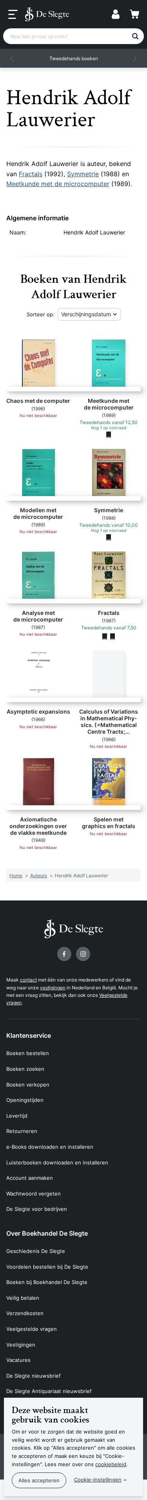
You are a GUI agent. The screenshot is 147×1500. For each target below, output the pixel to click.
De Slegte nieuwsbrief (33, 1376)
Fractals (30, 174)
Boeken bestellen (27, 1053)
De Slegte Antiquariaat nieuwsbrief (49, 1391)
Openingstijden (25, 1100)
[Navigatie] (13, 14)
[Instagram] (83, 954)
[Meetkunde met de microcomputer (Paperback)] (108, 435)
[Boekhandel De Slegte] (47, 14)
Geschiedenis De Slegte (35, 1251)
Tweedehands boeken (73, 58)
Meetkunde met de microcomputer (57, 184)
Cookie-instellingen (98, 1479)
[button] (12, 58)
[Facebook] (64, 954)
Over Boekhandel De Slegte (47, 1233)
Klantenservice (28, 1035)
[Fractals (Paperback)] (105, 636)
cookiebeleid (110, 1464)
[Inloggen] (115, 14)
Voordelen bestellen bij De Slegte (47, 1267)
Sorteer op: (40, 314)
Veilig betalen (22, 1298)
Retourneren (21, 1131)
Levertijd (16, 1116)
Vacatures (18, 1360)
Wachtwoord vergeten (33, 1193)
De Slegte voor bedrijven (36, 1209)
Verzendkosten (25, 1313)
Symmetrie (83, 174)
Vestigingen (20, 1344)
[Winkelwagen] (134, 14)
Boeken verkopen (27, 1084)
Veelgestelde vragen (31, 1329)
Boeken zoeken (25, 1069)
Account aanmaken (29, 1178)
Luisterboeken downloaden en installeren (57, 1162)
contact (28, 980)
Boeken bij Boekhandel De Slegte (46, 1282)
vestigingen (52, 988)
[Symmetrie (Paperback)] (108, 537)
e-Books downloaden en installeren (49, 1147)
